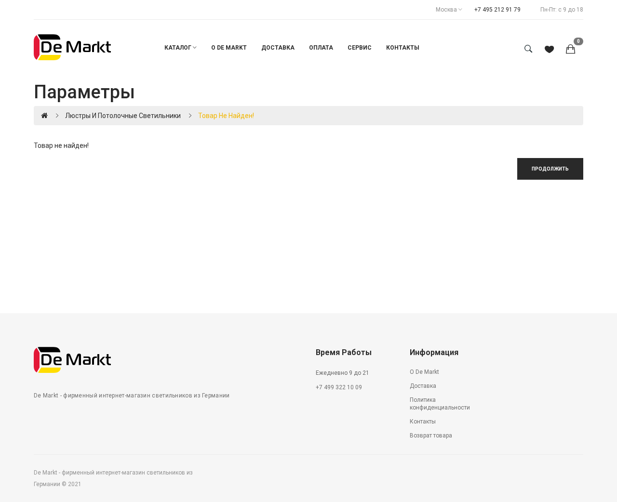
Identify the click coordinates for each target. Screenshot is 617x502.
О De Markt (424, 372)
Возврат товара (431, 435)
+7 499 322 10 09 (339, 387)
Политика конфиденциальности (440, 403)
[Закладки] (549, 50)
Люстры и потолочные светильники (123, 115)
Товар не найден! (226, 115)
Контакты (423, 421)
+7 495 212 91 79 (497, 9)
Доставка (423, 386)
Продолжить (550, 169)
